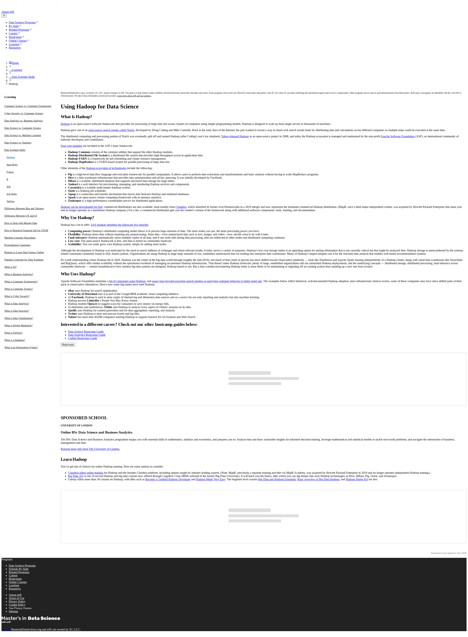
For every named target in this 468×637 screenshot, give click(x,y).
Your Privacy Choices (20, 608)
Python (10, 172)
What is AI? (10, 267)
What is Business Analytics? (18, 274)
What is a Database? (14, 340)
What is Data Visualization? (18, 318)
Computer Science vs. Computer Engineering (27, 106)
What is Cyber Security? (17, 296)
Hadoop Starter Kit (357, 479)
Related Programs (19, 572)
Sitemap (13, 611)
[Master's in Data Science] (30, 8)
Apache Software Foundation (398, 136)
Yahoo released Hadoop (235, 136)
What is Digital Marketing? (18, 325)
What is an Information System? (21, 347)
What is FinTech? (13, 332)
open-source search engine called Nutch (111, 130)
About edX (7, 11)
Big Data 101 (76, 476)
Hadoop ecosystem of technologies (106, 168)
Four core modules (71, 145)
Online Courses (18, 582)
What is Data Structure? (16, 311)
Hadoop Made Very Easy (210, 479)
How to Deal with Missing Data (20, 223)
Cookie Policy (17, 604)
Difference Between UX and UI (20, 215)
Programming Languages (17, 245)
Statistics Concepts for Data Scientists (23, 259)
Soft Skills (12, 194)
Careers (13, 575)
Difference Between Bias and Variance (24, 208)
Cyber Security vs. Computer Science (23, 113)
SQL (9, 186)
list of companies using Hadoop (127, 281)
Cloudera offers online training (85, 472)
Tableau (10, 201)
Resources (15, 588)
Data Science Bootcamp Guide (86, 331)
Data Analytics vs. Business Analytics (23, 120)
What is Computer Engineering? (21, 281)
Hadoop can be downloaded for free (81, 206)
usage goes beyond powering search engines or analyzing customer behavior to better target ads (207, 281)
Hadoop (11, 157)
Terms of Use (16, 598)
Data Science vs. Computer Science (22, 128)
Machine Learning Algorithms (19, 237)
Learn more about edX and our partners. (134, 96)
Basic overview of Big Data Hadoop (318, 479)
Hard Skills (12, 164)
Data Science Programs (22, 565)
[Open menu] (4, 16)
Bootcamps (15, 578)
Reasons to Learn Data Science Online (24, 252)
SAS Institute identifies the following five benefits (119, 224)
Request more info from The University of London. (90, 449)
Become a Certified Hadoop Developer (167, 479)
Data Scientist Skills (14, 150)
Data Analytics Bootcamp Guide (86, 334)
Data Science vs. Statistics (17, 142)
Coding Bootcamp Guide (82, 338)
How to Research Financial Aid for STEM (26, 230)
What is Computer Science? (18, 289)
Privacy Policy (17, 601)
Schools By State (19, 568)
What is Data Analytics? (16, 303)
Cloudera (181, 206)
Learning (14, 585)
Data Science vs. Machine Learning (22, 135)
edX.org (6, 629)
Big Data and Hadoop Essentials (277, 479)
